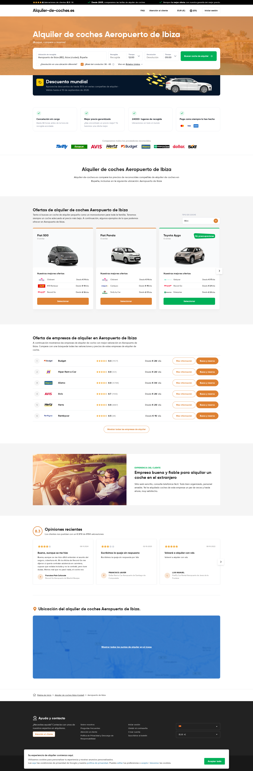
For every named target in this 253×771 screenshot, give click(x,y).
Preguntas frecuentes (90, 728)
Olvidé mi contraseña (137, 728)
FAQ (143, 10)
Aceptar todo (214, 761)
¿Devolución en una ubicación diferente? (58, 64)
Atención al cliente (158, 10)
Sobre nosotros (88, 724)
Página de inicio (44, 695)
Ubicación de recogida (47, 54)
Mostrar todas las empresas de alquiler (126, 429)
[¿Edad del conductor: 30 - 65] (82, 64)
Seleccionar (63, 301)
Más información (184, 360)
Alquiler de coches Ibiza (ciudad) (69, 695)
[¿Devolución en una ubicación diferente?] (37, 64)
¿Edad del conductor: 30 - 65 (98, 64)
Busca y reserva (207, 360)
